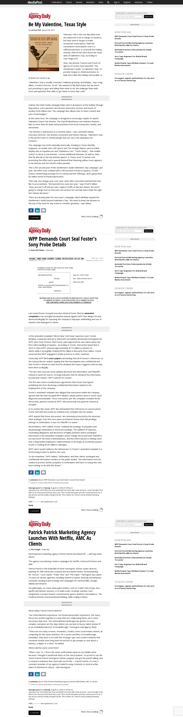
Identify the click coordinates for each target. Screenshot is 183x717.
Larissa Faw (36, 30)
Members (90, 2)
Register (127, 2)
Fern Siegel (35, 549)
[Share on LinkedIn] (37, 210)
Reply (31, 505)
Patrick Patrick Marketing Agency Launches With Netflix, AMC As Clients (134, 44)
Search (108, 2)
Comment (34, 217)
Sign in (116, 2)
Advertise (139, 2)
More (101, 2)
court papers (55, 358)
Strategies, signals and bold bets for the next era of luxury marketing (134, 79)
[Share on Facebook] (31, 210)
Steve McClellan (37, 250)
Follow (149, 2)
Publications (57, 2)
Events (69, 2)
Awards (79, 2)
